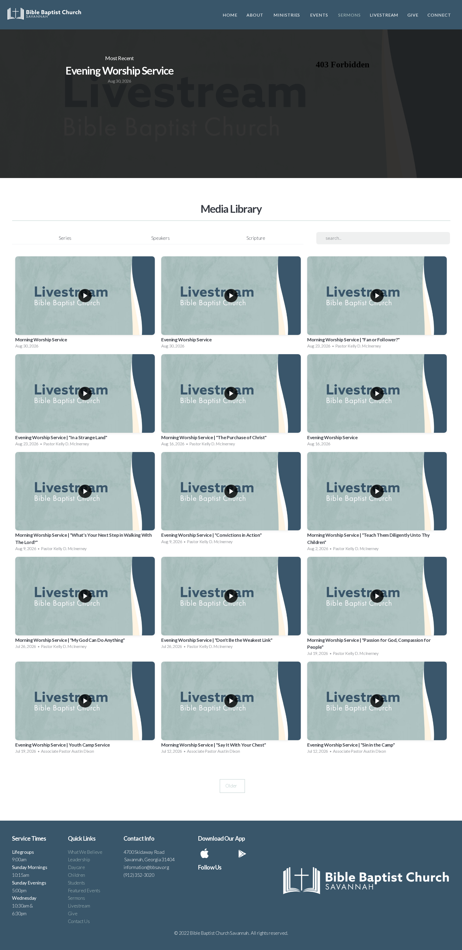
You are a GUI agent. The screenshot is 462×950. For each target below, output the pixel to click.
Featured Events (84, 890)
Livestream (384, 14)
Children (76, 875)
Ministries (287, 14)
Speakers (160, 238)
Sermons (349, 14)
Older (232, 786)
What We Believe (85, 852)
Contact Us (79, 921)
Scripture (256, 238)
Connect (440, 14)
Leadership (79, 859)
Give (412, 14)
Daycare (76, 867)
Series (65, 238)
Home (230, 14)
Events (319, 14)
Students (76, 883)
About (255, 14)
